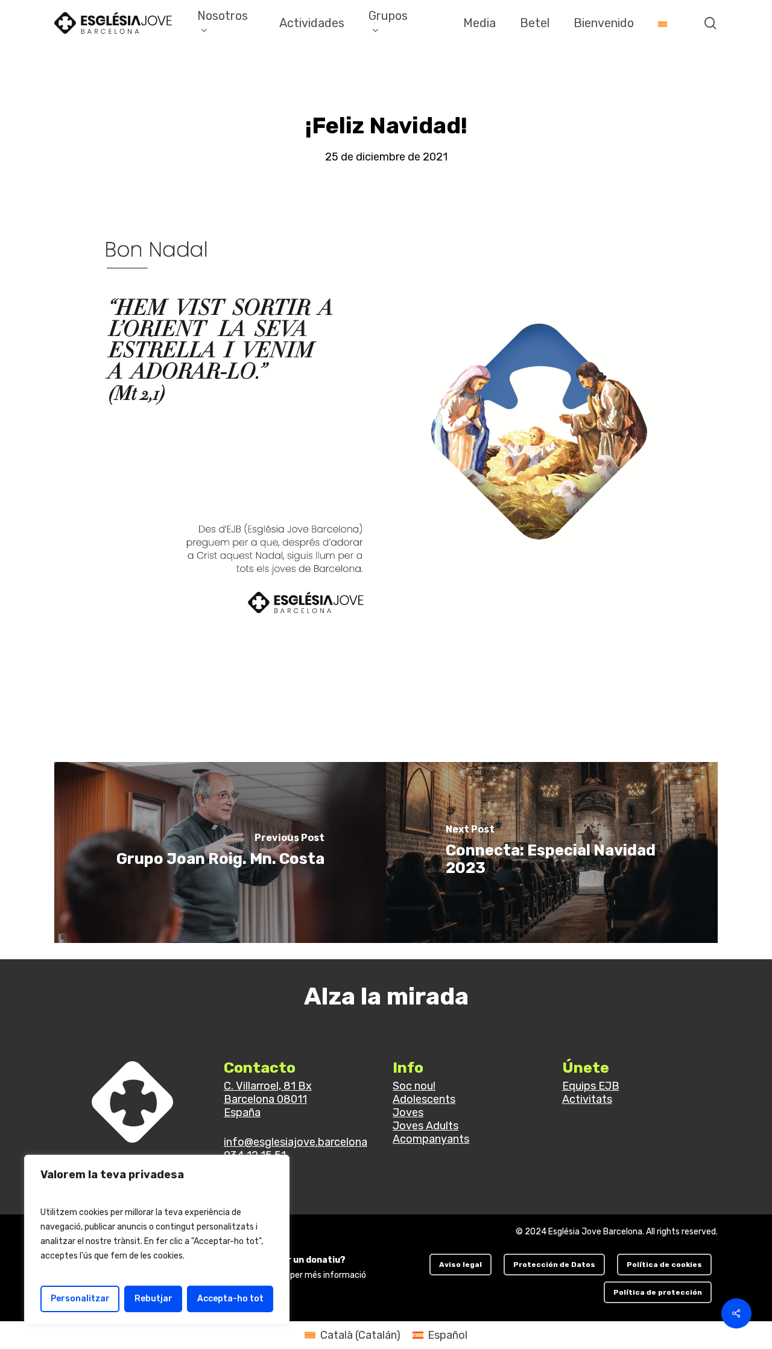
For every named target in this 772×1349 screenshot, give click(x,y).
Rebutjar (153, 1298)
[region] (157, 1240)
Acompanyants (431, 1139)
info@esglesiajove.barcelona (295, 1142)
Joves (408, 1112)
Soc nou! (414, 1086)
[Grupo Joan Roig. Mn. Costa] (220, 852)
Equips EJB (590, 1086)
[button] (460, 1264)
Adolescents (424, 1099)
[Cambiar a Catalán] (662, 23)
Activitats (587, 1099)
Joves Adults (425, 1125)
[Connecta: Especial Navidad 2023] (552, 852)
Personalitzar (80, 1298)
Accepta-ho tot (230, 1298)
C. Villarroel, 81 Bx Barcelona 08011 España (268, 1099)
